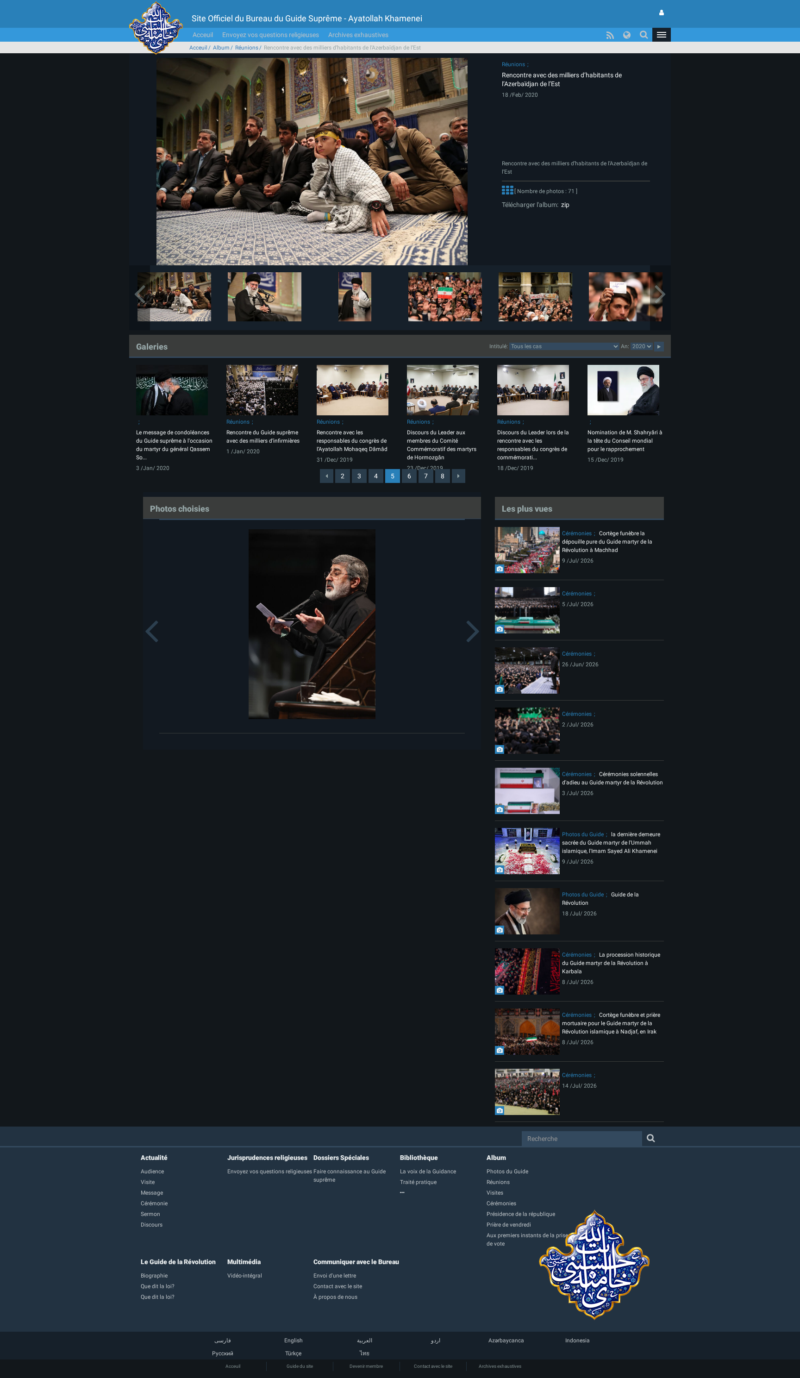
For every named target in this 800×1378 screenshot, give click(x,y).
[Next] (458, 476)
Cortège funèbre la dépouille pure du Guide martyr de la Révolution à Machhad (607, 541)
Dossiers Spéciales (341, 1157)
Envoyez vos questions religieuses (270, 34)
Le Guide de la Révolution (178, 1261)
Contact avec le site (433, 1366)
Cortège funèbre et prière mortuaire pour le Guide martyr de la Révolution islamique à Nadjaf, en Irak (611, 1023)
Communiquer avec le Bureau (356, 1261)
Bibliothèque (419, 1157)
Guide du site (300, 1366)
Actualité (154, 1157)
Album (221, 47)
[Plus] (507, 191)
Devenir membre (366, 1366)
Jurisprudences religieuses (267, 1157)
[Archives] (443, 1193)
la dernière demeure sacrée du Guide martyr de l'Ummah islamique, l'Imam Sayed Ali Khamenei (611, 842)
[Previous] (326, 476)
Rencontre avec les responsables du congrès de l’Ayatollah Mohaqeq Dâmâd (352, 440)
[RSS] (610, 35)
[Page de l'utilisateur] (661, 12)
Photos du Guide (583, 834)
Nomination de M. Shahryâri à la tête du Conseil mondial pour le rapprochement (625, 440)
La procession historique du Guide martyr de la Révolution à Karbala (611, 963)
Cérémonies (577, 533)
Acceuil (203, 34)
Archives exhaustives (358, 34)
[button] (661, 35)
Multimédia (244, 1261)
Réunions (246, 47)
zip (563, 204)
